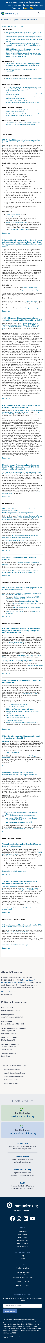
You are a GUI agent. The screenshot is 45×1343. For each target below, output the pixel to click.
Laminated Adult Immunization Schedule (19, 822)
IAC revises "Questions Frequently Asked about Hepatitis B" (21, 70)
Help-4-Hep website (12, 753)
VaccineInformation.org (22, 1115)
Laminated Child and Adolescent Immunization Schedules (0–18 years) (21, 818)
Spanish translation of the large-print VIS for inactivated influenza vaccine (21, 594)
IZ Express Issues (26, 20)
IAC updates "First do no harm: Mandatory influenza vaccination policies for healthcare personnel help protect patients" (23, 65)
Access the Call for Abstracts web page (15, 945)
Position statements (12, 217)
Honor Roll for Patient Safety (19, 230)
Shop (22, 1255)
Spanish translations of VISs (28, 601)
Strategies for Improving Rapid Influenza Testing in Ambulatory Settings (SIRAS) (20, 889)
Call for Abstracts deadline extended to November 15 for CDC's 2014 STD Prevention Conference (23, 123)
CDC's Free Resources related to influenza (20, 709)
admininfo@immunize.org (29, 308)
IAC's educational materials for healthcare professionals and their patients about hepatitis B (20, 571)
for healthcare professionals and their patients (20, 536)
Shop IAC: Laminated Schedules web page (19, 828)
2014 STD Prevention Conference (18, 932)
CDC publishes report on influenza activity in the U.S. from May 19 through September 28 (23, 49)
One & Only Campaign (35, 665)
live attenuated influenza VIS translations (26, 607)
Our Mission (22, 1231)
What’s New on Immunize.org (14, 1073)
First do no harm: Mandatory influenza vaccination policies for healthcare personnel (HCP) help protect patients (22, 517)
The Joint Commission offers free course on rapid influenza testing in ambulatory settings (22, 114)
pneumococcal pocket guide (31, 290)
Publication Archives (11, 1083)
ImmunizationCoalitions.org (22, 1132)
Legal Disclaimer (22, 1243)
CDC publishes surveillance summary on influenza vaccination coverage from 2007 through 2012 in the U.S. (23, 45)
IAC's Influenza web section (15, 715)
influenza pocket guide (29, 287)
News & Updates (13, 20)
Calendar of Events (11, 1080)
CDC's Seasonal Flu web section (17, 704)
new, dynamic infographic (16, 642)
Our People (22, 1234)
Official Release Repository (14, 1076)
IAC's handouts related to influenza (17, 718)
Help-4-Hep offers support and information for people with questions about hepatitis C (23, 97)
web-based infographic (25, 655)
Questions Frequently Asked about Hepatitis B (20, 563)
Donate (22, 1258)
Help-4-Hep (6, 741)
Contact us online (22, 1268)
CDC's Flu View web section (15, 706)
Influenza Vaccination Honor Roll (13, 147)
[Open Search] (39, 13)
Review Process (22, 1240)
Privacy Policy (22, 1246)
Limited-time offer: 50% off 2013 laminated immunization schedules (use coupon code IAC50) (22, 101)
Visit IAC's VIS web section (15, 611)
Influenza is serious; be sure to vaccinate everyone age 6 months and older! (24, 93)
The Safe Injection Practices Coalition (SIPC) (17, 660)
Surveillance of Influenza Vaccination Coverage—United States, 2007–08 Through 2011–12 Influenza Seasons (21, 324)
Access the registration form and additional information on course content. (21, 908)
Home (3, 20)
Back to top (6, 233)
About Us (28, 8)
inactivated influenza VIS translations (25, 603)
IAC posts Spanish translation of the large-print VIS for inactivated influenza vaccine (24, 79)
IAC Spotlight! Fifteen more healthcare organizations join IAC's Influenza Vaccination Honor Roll (23, 33)
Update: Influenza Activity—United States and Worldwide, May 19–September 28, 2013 (22, 411)
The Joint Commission (9, 886)
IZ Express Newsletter (12, 1070)
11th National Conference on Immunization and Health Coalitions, (21, 473)
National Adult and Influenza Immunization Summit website (22, 712)
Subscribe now (10, 1311)
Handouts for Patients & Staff (15, 540)
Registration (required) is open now (14, 871)
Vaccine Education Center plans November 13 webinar (24, 110)
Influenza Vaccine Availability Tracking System (21, 722)
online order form (31, 301)
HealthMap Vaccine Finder (29, 694)
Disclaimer (8, 992)
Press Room (22, 1237)
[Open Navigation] (42, 13)
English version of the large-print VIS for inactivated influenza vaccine (23, 597)
